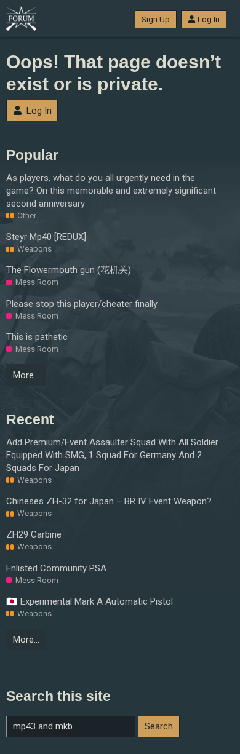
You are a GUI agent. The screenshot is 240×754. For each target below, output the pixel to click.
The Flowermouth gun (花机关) (68, 270)
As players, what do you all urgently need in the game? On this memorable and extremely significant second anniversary (111, 190)
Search (159, 726)
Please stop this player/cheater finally (82, 303)
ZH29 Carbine (34, 534)
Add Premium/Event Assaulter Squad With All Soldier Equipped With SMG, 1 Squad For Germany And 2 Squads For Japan (112, 455)
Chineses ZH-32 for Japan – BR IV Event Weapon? (109, 501)
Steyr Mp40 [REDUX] (46, 236)
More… (26, 375)
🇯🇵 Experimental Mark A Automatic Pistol (89, 601)
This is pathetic (37, 337)
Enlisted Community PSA (56, 568)
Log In (209, 19)
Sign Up (156, 19)
